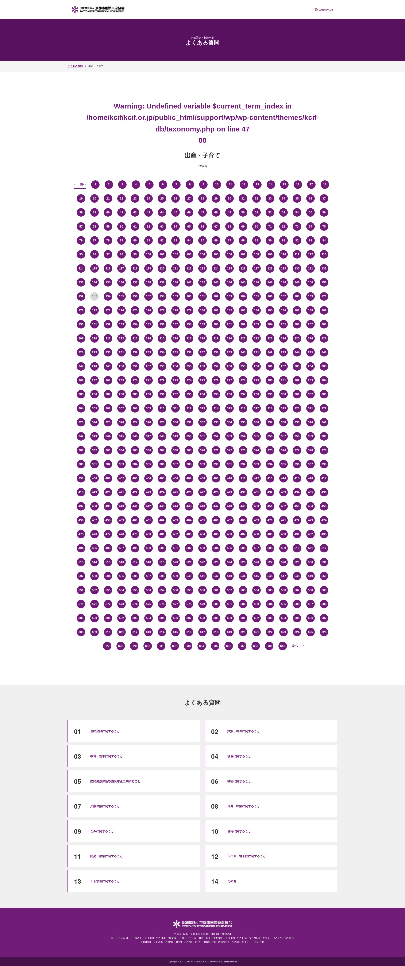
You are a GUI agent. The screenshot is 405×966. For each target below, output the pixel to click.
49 (229, 212)
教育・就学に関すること (106, 756)
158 (162, 296)
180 (202, 310)
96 (94, 254)
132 (324, 268)
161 (202, 296)
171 (81, 310)
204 (270, 324)
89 (256, 240)
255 (189, 366)
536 (135, 576)
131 (310, 268)
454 (310, 506)
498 (135, 548)
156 (135, 296)
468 (243, 520)
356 (270, 436)
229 (94, 352)
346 (135, 436)
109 (270, 254)
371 (216, 450)
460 (135, 520)
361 (81, 450)
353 (229, 436)
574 (135, 604)
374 (256, 450)
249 (108, 366)
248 (94, 366)
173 (108, 310)
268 (108, 380)
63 (162, 226)
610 (108, 632)
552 (94, 590)
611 (121, 632)
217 (189, 338)
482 (175, 534)
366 (148, 450)
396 (297, 464)
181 (216, 310)
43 (148, 212)
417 (324, 478)
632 (174, 646)
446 (202, 506)
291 (162, 394)
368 (175, 450)
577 (175, 604)
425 (175, 492)
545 (256, 576)
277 (229, 380)
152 (81, 296)
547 (283, 576)
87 (229, 240)
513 (81, 562)
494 (81, 548)
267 (94, 380)
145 (243, 282)
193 (121, 324)
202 (243, 324)
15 (284, 184)
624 (297, 632)
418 (81, 492)
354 (243, 436)
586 (297, 604)
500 (162, 548)
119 (148, 268)
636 (228, 646)
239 (229, 352)
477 (108, 534)
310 (162, 408)
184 (256, 310)
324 (94, 422)
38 (81, 212)
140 (175, 282)
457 (94, 520)
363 (108, 450)
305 (94, 408)
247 (81, 366)
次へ (295, 645)
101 (162, 254)
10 (217, 184)
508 (270, 548)
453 (297, 506)
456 (81, 520)
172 (94, 310)
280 (270, 380)
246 (324, 352)
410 (229, 478)
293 (189, 394)
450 (256, 506)
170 (324, 296)
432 (270, 492)
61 (135, 226)
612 (135, 632)
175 (135, 310)
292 (175, 394)
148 (283, 282)
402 (121, 478)
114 (81, 268)
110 (283, 254)
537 (148, 576)
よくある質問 (75, 66)
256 (202, 366)
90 (270, 240)
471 (283, 520)
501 (175, 548)
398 (324, 464)
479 (135, 534)
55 (310, 212)
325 (108, 422)
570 (81, 604)
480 (148, 534)
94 (324, 240)
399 (81, 478)
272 (162, 380)
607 (324, 618)
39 (94, 212)
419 (94, 492)
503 (202, 548)
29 (216, 198)
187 (297, 310)
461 (148, 520)
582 (243, 604)
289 (135, 394)
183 (243, 310)
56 (324, 212)
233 (148, 352)
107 (243, 254)
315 (229, 408)
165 (256, 296)
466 (216, 520)
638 (255, 646)
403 (135, 478)
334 (229, 422)
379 (324, 450)
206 (297, 324)
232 (135, 352)
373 (243, 450)
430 (243, 492)
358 (297, 436)
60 (121, 226)
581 (229, 604)
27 (189, 198)
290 (148, 394)
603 (270, 618)
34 (283, 198)
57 (81, 226)
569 (324, 590)
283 (310, 380)
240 (243, 352)
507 (256, 548)
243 (283, 352)
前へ (83, 184)
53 (283, 212)
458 (108, 520)
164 (243, 296)
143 (216, 282)
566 (283, 590)
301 (297, 394)
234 (162, 352)
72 (283, 226)
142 (202, 282)
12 (244, 184)
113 (324, 254)
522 (202, 562)
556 (148, 590)
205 (283, 324)
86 (216, 240)
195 (148, 324)
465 (202, 520)
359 (310, 436)
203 (256, 324)
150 (310, 282)
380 (81, 464)
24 (148, 198)
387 (175, 464)
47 (202, 212)
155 (121, 296)
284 (324, 380)
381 (94, 464)
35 (297, 198)
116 (108, 268)
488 (256, 534)
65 (189, 226)
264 (310, 366)
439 (108, 506)
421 (121, 492)
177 (162, 310)
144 (229, 282)
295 (216, 394)
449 (243, 506)
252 (148, 366)
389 (202, 464)
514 (94, 562)
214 (148, 338)
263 (297, 366)
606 (310, 618)
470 (270, 520)
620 (243, 632)
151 (324, 282)
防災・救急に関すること (106, 856)
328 (148, 422)
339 (297, 422)
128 (270, 268)
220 (229, 338)
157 (148, 296)
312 (189, 408)
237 (202, 352)
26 (175, 198)
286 (94, 394)
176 (148, 310)
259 (243, 366)
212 (121, 338)
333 (216, 422)
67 (216, 226)
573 (121, 604)
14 (271, 184)
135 (108, 282)
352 (216, 436)
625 (310, 632)
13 (257, 184)
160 (189, 296)
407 (189, 478)
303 (324, 394)
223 (270, 338)
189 (324, 310)
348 (162, 436)
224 (283, 338)
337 (270, 422)
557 (162, 590)
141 (189, 282)
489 (270, 534)
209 (81, 338)
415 (297, 478)
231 (121, 352)
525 (243, 562)
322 (324, 408)
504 (216, 548)
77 (94, 240)
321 (310, 408)
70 (256, 226)
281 (283, 380)
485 (216, 534)
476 (94, 534)
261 (270, 366)
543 (229, 576)
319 (283, 408)
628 (120, 646)
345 (121, 436)
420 (108, 492)
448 (229, 506)
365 (135, 450)
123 (202, 268)
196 (162, 324)
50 (243, 212)
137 (135, 282)
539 (175, 576)
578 (189, 604)
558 (175, 590)
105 (216, 254)
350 (189, 436)
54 (297, 212)
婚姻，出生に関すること (243, 731)
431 (256, 492)
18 (325, 184)
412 (256, 478)
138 (148, 282)
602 (256, 618)
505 (229, 548)
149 (297, 282)
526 (256, 562)
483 (189, 534)
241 (256, 352)
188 (310, 310)
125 (229, 268)
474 (324, 520)
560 (202, 590)
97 (108, 254)
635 (215, 646)
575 (148, 604)
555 (135, 590)
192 (108, 324)
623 (283, 632)
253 (162, 366)
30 (229, 198)
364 (121, 450)
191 (94, 324)
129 (283, 268)
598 (202, 618)
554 (121, 590)
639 (269, 646)
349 (175, 436)
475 (81, 534)
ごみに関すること (102, 831)
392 (243, 464)
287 (108, 394)
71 (270, 226)
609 (94, 632)
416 (310, 478)
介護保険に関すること (105, 806)
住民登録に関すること (105, 731)
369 (189, 450)
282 (297, 380)
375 (270, 450)
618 (216, 632)
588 (324, 604)
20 (94, 198)
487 (243, 534)
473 (310, 520)
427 (202, 492)
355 (256, 436)
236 (189, 352)
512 (324, 548)
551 (81, 590)
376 (283, 450)
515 (108, 562)
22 (121, 198)
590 (94, 618)
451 (270, 506)
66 (202, 226)
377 (297, 450)
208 (324, 324)
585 (283, 604)
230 (108, 352)
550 (324, 576)
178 (175, 310)
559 (189, 590)
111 (297, 254)
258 (229, 366)
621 (256, 632)
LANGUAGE (326, 9)
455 (324, 506)
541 (202, 576)
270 (135, 380)
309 (148, 408)
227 (324, 338)
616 (189, 632)
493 (324, 534)
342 (81, 436)
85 (202, 240)
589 (81, 618)
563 (243, 590)
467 (229, 520)
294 (202, 394)
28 (202, 198)
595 (162, 618)
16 (298, 184)
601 (243, 618)
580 (216, 604)
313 (202, 408)
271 (148, 380)
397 (310, 464)
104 (202, 254)
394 (270, 464)
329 (162, 422)
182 (229, 310)
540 (189, 576)
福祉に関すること (239, 781)
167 (283, 296)
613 (148, 632)
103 (189, 254)
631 (161, 646)
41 (121, 212)
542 (216, 576)
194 (135, 324)
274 (189, 380)
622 (270, 632)
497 (121, 548)
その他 (231, 881)
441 (135, 506)
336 (256, 422)
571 (94, 604)
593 (135, 618)
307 (121, 408)
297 (243, 394)
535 (121, 576)
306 (108, 408)
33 (270, 198)
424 (162, 492)
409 (216, 478)
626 (324, 632)
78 (108, 240)
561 (216, 590)
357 (283, 436)
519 (162, 562)
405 (162, 478)
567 (297, 590)
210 (94, 338)
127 (256, 268)
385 (148, 464)
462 (162, 520)
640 (282, 646)
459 (121, 520)
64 (175, 226)
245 (310, 352)
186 (283, 310)
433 (283, 492)
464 (189, 520)
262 (283, 366)
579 (202, 604)
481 (162, 534)
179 (189, 310)
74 (310, 226)
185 (270, 310)
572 (108, 604)
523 (216, 562)
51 (256, 212)
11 (230, 184)
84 (189, 240)
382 (108, 464)
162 (216, 296)
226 (310, 338)
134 (94, 282)
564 (256, 590)
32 (256, 198)
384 (135, 464)
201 (229, 324)
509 (283, 548)
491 (297, 534)
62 (148, 226)
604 (283, 618)
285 (81, 394)
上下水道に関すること (105, 881)
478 (121, 534)
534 (108, 576)
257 (216, 366)
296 (229, 394)
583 (256, 604)
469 (256, 520)
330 (175, 422)
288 (121, 394)
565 (270, 590)
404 (148, 478)
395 (283, 464)
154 (108, 296)
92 (297, 240)
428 (216, 492)
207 (310, 324)
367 (162, 450)
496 (108, 548)
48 (216, 212)
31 (243, 198)
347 (148, 436)
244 (297, 352)
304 (81, 408)
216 (175, 338)
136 (121, 282)
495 (94, 548)
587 (310, 604)
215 (162, 338)
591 (108, 618)
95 (81, 254)
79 (121, 240)
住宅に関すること (239, 831)
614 (162, 632)
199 (202, 324)
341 (324, 422)
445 (189, 506)
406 (175, 478)
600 (229, 618)
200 (216, 324)
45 (175, 212)
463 (175, 520)
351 (202, 436)
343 (94, 436)
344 (108, 436)
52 (270, 212)
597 (189, 618)
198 (189, 324)
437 (81, 506)
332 (202, 422)
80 (135, 240)
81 (148, 240)
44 (162, 212)
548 (297, 576)
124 (216, 268)
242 (270, 352)
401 (108, 478)
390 (216, 464)
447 (216, 506)
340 (310, 422)
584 (270, 604)
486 (229, 534)
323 (81, 422)
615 (175, 632)
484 (202, 534)
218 (202, 338)
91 (283, 240)
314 (216, 408)
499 (148, 548)
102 (175, 254)
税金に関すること (239, 756)
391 (229, 464)
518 (148, 562)
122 (189, 268)
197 (175, 324)
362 (94, 450)
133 (81, 282)
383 (121, 464)
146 (256, 282)
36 (310, 198)
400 (94, 478)
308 (135, 408)
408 (202, 478)
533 (94, 576)
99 (135, 254)
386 (162, 464)
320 (297, 408)
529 (297, 562)
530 (310, 562)
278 (243, 380)
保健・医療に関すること (243, 806)
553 (108, 590)
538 (162, 576)
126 (243, 268)
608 (81, 632)
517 (135, 562)
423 (148, 492)
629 (134, 646)
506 (243, 548)
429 (229, 492)
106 (229, 254)
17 (311, 184)
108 (256, 254)
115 (94, 268)
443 (162, 506)
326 (121, 422)
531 (324, 562)
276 (216, 380)
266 (81, 380)
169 (310, 296)
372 (229, 450)
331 (189, 422)
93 (310, 240)
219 (216, 338)
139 (162, 282)
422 (135, 492)
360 (324, 436)
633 (188, 646)
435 (310, 492)
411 (243, 478)
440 (121, 506)
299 (270, 394)
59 (108, 226)
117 (121, 268)
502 (189, 548)
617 (202, 632)
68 (229, 226)
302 (310, 394)
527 (270, 562)
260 (256, 366)
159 (175, 296)
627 (107, 646)
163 (229, 296)
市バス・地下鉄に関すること (246, 856)
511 (310, 548)
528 (283, 562)
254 (175, 366)
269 (121, 380)
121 (175, 268)
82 (162, 240)
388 (189, 464)
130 (297, 268)
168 (297, 296)
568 (310, 590)
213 (135, 338)
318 (270, 408)
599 (216, 618)
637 (242, 646)
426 (189, 492)
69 (243, 226)
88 (243, 240)
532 (81, 576)
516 (121, 562)
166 (270, 296)
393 (256, 464)
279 (256, 380)
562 (229, 590)
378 (310, 450)
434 (297, 492)
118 (135, 268)
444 (175, 506)
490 (283, 534)
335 (243, 422)
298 (256, 394)
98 (121, 254)
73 (297, 226)
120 (162, 268)
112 (310, 254)
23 (135, 198)
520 (175, 562)
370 (202, 450)
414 (283, 478)
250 (121, 366)
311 (175, 408)
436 (324, 492)
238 (216, 352)
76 (81, 240)
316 (243, 408)
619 (229, 632)
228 (81, 352)
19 (81, 198)
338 (283, 422)
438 (94, 506)
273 (175, 380)
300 (283, 394)
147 (270, 282)
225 (297, 338)
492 (310, 534)
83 (175, 240)
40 (108, 212)
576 (162, 604)
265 (324, 366)
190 (81, 324)
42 (135, 212)
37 (324, 198)
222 (256, 338)
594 (148, 618)
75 (324, 226)
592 (121, 618)
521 (189, 562)
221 (243, 338)
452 (283, 506)
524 (229, 562)
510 (297, 548)
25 (162, 198)
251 (135, 366)
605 (297, 618)
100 (148, 254)
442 (148, 506)
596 (175, 618)
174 (121, 310)
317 (256, 408)
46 (189, 212)
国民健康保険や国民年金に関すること (115, 781)
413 (270, 478)
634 (201, 646)
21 (108, 198)
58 (94, 226)
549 (310, 576)
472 (297, 520)
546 (270, 576)
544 (243, 576)
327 (135, 422)
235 (175, 352)
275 (202, 380)
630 (147, 646)
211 (108, 338)
